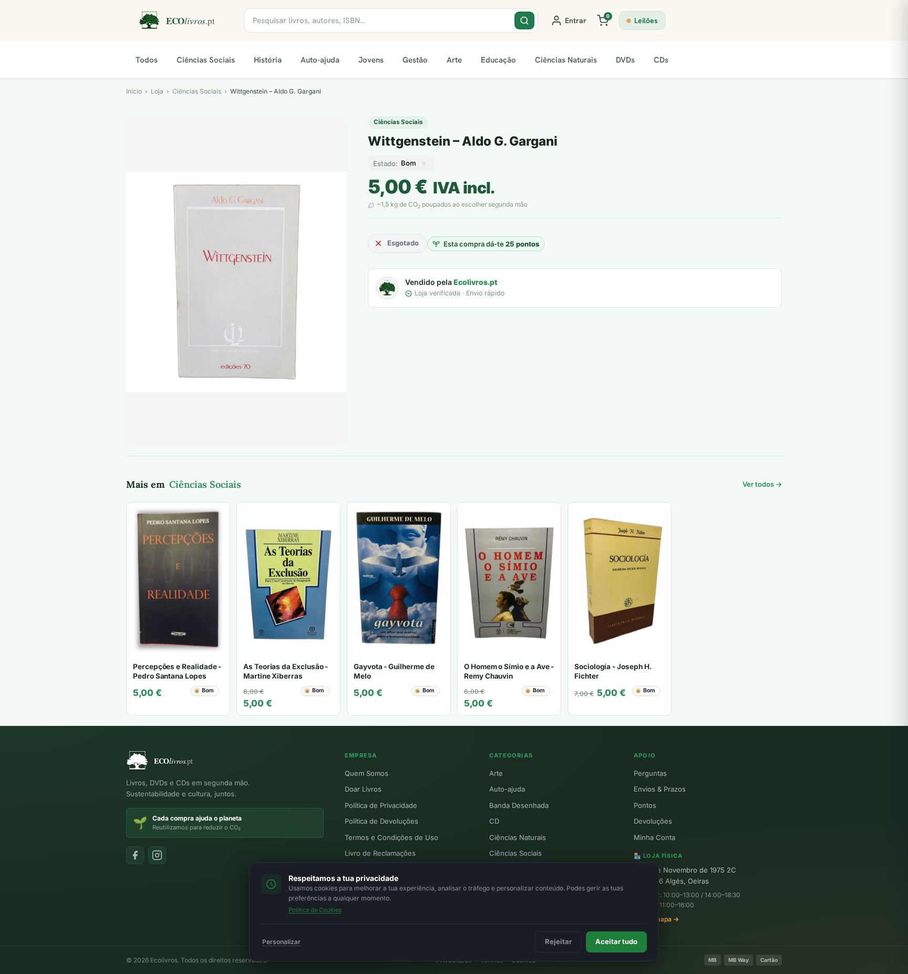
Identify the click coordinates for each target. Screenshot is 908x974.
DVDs (625, 60)
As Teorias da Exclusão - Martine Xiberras (285, 671)
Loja (157, 91)
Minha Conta (654, 837)
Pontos (645, 805)
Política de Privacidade (381, 805)
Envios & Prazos (660, 789)
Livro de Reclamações (380, 853)
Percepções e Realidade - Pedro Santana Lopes (177, 671)
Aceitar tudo (616, 941)
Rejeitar (558, 941)
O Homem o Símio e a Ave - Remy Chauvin (509, 671)
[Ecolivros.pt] (185, 20)
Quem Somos (366, 773)
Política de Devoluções (381, 821)
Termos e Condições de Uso (391, 837)
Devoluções (653, 821)
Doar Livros (363, 789)
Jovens (371, 60)
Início (134, 91)
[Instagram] (157, 855)
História (268, 60)
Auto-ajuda (320, 60)
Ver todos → (762, 484)
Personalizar (281, 942)
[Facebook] (135, 855)
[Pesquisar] (524, 20)
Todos (147, 60)
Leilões (646, 20)
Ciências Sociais (206, 60)
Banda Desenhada (519, 805)
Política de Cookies (315, 910)
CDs (661, 60)
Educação (498, 60)
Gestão (415, 60)
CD (494, 821)
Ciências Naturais (566, 60)
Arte (454, 60)
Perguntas (650, 773)
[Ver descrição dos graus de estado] (424, 163)
